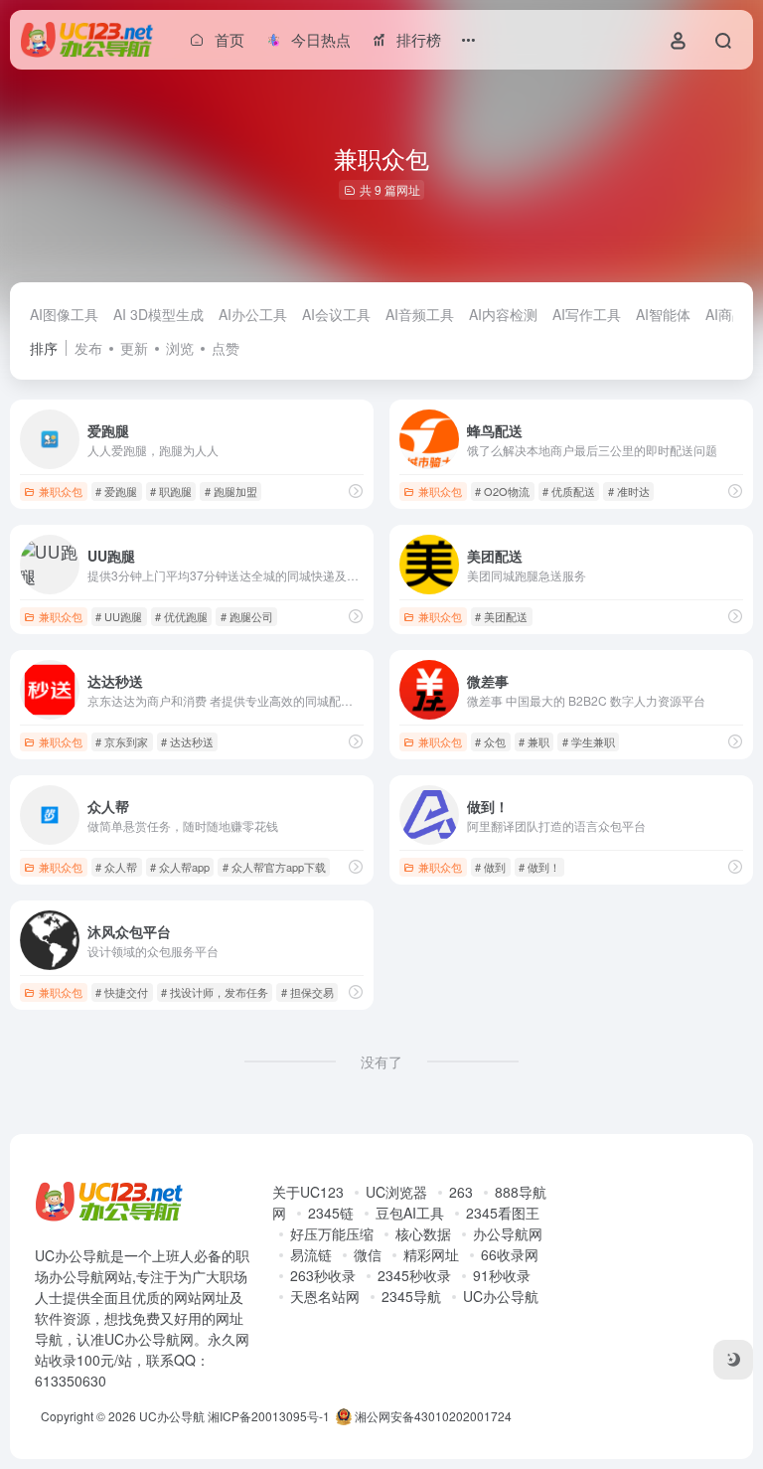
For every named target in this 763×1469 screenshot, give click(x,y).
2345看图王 (502, 1213)
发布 (88, 348)
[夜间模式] (733, 1360)
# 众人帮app (180, 867)
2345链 (331, 1213)
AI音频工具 (419, 314)
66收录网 (509, 1254)
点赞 (225, 348)
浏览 (180, 348)
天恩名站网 (325, 1296)
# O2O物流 (502, 491)
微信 (368, 1254)
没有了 (381, 1061)
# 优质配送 (568, 491)
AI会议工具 (336, 314)
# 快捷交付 (121, 992)
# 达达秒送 (187, 741)
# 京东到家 (121, 741)
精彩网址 (431, 1254)
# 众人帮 (116, 867)
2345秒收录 (414, 1275)
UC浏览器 (396, 1192)
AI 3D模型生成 (158, 314)
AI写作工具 (586, 314)
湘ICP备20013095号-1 (269, 1415)
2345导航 (411, 1296)
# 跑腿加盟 (231, 491)
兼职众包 (60, 491)
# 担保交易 (307, 992)
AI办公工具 (253, 314)
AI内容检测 (503, 314)
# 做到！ (539, 867)
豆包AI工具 (410, 1213)
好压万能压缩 (332, 1233)
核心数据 (423, 1233)
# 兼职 (534, 741)
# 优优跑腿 (181, 616)
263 (461, 1192)
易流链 (311, 1254)
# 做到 (490, 867)
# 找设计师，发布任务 (214, 992)
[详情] (356, 490)
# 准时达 (629, 491)
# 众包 (490, 741)
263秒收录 (323, 1275)
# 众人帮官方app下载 (274, 867)
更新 (134, 348)
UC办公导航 (500, 1296)
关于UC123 (308, 1192)
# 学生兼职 (588, 741)
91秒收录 (502, 1275)
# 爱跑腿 (116, 491)
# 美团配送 (501, 616)
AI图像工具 (64, 314)
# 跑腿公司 (247, 616)
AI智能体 (663, 314)
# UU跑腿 (118, 616)
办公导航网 (507, 1233)
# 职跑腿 (171, 491)
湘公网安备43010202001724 (432, 1415)
